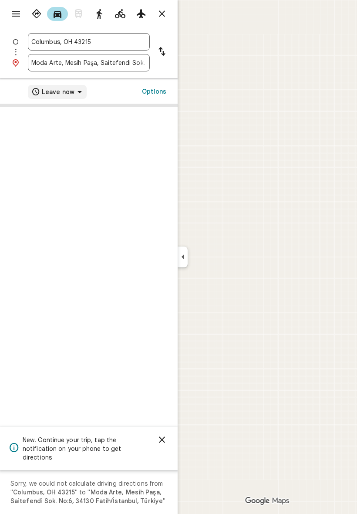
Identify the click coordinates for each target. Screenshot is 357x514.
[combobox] (88, 42)
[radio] (36, 14)
